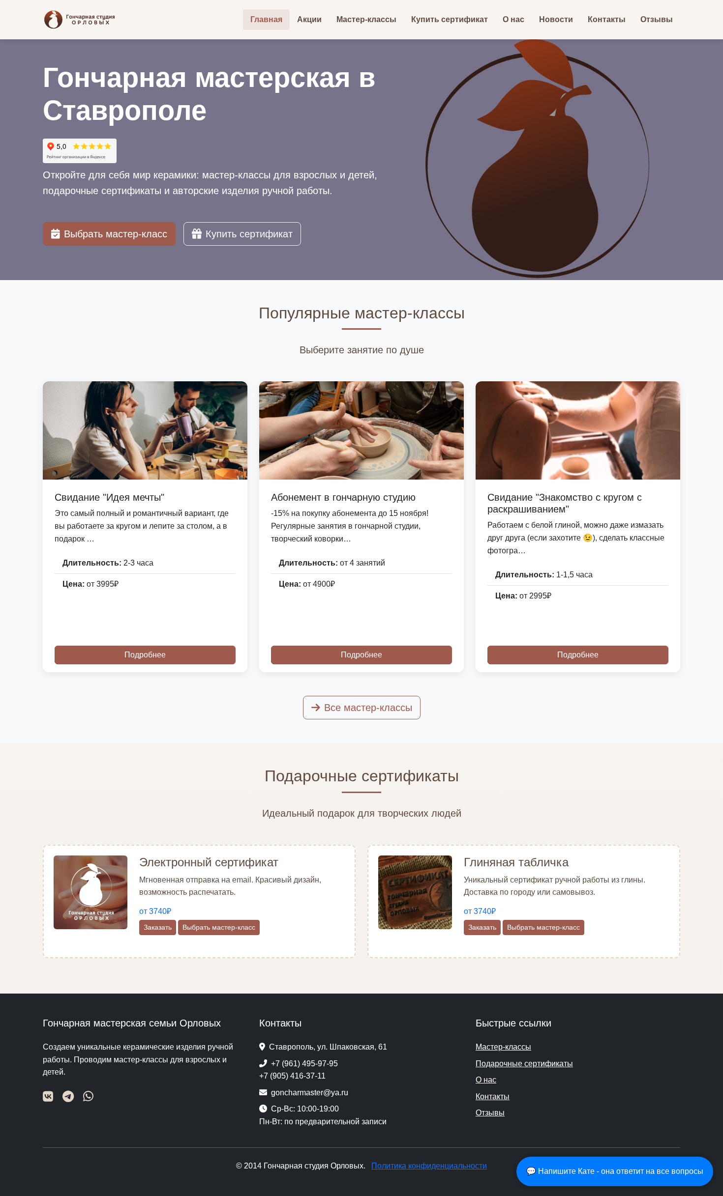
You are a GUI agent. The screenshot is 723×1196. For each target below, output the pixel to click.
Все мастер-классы (368, 707)
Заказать (158, 927)
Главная (266, 19)
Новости (556, 19)
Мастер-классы (366, 19)
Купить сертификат (449, 19)
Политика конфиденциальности (429, 1166)
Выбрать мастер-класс (115, 233)
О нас (513, 19)
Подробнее (145, 655)
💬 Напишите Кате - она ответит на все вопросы (614, 1171)
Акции (309, 19)
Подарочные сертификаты (524, 1063)
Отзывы (656, 19)
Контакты (607, 19)
